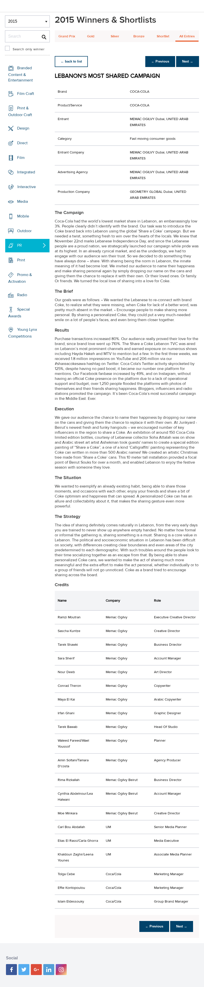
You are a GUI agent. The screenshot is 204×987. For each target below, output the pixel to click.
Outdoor (24, 230)
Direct (22, 143)
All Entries (187, 36)
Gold (90, 36)
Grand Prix (66, 36)
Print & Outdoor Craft (20, 111)
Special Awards (19, 313)
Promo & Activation (20, 278)
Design (23, 128)
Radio (22, 294)
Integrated (26, 172)
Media (22, 201)
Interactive (26, 186)
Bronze (139, 36)
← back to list (71, 61)
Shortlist (163, 36)
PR (19, 245)
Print (21, 260)
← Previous (160, 61)
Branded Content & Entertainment (20, 74)
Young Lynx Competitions (22, 333)
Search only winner (29, 49)
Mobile (23, 216)
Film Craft (25, 93)
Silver (115, 36)
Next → (187, 61)
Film (21, 157)
